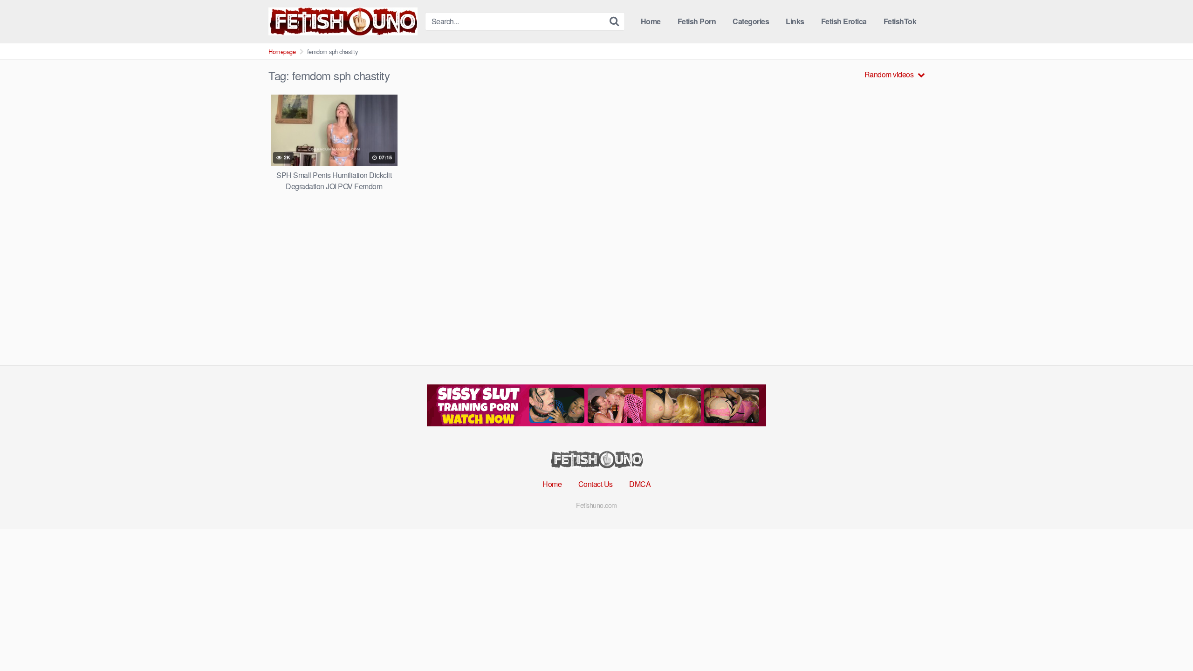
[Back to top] (1167, 641)
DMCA (640, 484)
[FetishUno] (343, 21)
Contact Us (595, 484)
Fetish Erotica (844, 21)
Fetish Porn (697, 21)
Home (651, 21)
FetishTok (900, 21)
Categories (751, 21)
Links (795, 21)
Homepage (281, 51)
